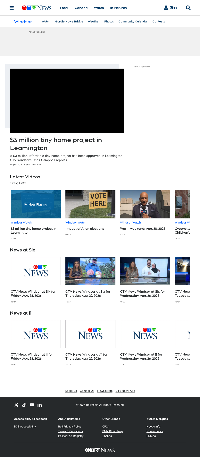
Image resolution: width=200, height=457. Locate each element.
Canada (81, 8)
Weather (94, 21)
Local (64, 8)
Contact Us (87, 390)
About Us (71, 390)
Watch (99, 8)
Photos (109, 21)
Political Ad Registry (71, 435)
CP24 (105, 426)
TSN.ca (107, 435)
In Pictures (118, 8)
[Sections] (12, 8)
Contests (159, 21)
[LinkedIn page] (40, 404)
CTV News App (125, 390)
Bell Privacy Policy (69, 426)
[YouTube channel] (32, 404)
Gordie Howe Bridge (69, 21)
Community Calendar (133, 21)
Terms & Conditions (70, 431)
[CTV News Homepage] (36, 7)
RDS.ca (151, 435)
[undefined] (36, 215)
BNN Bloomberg (112, 431)
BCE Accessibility (25, 426)
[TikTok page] (24, 404)
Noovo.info (153, 426)
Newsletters (104, 390)
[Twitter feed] (16, 404)
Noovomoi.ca (154, 431)
